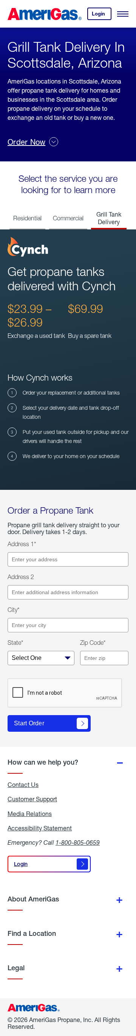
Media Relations (30, 813)
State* (15, 642)
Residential (27, 218)
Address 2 (21, 576)
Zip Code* (93, 642)
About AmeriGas (33, 899)
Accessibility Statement (40, 828)
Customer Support (32, 799)
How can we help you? (43, 762)
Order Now (26, 142)
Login (101, 15)
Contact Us (23, 784)
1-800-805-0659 (78, 842)
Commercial (68, 218)
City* (14, 609)
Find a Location (32, 933)
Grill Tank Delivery (108, 218)
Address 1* (22, 543)
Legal (16, 968)
